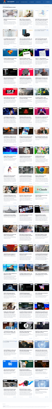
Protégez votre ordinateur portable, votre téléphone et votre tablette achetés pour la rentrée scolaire (9, 312)
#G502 (22, 37)
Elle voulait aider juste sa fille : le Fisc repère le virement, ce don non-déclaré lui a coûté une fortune (41, 137)
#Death (36, 330)
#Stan (38, 368)
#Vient (40, 174)
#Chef (20, 174)
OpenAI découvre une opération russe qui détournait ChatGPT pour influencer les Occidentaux (41, 312)
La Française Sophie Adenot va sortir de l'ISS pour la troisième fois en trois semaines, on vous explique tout (10, 196)
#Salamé (20, 272)
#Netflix (39, 330)
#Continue (25, 135)
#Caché (9, 174)
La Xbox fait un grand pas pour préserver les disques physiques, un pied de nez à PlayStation (25, 294)
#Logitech (20, 37)
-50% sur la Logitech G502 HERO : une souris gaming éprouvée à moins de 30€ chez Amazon (26, 39)
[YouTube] (49, 2)
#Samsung (4, 233)
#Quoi (37, 272)
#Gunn (5, 368)
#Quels (4, 272)
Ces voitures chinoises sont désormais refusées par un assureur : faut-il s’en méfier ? (25, 312)
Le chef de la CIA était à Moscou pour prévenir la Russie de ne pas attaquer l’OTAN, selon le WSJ (25, 176)
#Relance (38, 233)
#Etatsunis (38, 37)
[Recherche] (44, 2)
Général (31, 10)
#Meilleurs (6, 272)
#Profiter (25, 368)
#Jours (22, 368)
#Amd (5, 135)
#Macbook (9, 272)
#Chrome (36, 174)
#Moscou (23, 174)
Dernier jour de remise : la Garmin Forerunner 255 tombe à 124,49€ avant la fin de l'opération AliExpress (25, 390)
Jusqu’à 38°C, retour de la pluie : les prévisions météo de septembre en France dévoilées (9, 255)
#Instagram (5, 174)
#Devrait (6, 330)
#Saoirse (23, 330)
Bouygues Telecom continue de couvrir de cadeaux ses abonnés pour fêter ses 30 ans (25, 137)
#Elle (35, 135)
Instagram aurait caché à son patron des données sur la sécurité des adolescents (9, 176)
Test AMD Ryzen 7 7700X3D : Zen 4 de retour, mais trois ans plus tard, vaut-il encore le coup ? (10, 137)
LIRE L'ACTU (14, 46)
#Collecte (22, 233)
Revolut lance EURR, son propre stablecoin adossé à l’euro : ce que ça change (25, 59)
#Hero (23, 37)
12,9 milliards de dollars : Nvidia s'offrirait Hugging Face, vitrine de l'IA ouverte (41, 98)
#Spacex (20, 96)
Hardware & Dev (15, 10)
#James (20, 330)
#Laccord (36, 37)
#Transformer (24, 96)
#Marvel (36, 233)
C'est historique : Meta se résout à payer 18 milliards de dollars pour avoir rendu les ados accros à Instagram (10, 118)
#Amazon (4, 96)
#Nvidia (41, 96)
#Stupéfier (8, 330)
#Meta (40, 37)
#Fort (8, 96)
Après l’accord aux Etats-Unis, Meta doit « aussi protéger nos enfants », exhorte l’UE (41, 39)
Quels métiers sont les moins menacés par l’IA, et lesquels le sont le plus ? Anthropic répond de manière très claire (41, 20)
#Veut (22, 96)
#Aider (39, 135)
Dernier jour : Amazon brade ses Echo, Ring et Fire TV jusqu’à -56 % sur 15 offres (25, 196)
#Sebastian (36, 368)
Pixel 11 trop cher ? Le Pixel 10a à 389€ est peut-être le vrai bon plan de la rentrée (41, 118)
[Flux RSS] (45, 2)
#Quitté (22, 272)
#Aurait (7, 174)
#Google (38, 174)
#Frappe (6, 96)
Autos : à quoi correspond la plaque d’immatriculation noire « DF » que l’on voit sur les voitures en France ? (41, 274)
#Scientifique (5, 37)
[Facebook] (47, 2)
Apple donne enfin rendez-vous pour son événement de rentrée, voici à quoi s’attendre (41, 351)
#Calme (7, 368)
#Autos (36, 272)
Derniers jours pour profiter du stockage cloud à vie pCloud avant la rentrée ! (25, 370)
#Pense (7, 37)
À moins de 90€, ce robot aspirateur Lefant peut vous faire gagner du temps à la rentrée (25, 79)
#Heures (24, 272)
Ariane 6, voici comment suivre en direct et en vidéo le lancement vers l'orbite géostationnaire (9, 294)
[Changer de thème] (51, 2)
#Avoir (9, 37)
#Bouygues (20, 135)
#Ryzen (7, 135)
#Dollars (39, 96)
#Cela (4, 330)
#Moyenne (24, 233)
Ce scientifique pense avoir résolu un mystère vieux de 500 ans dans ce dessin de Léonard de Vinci (10, 39)
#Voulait (38, 135)
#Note (37, 330)
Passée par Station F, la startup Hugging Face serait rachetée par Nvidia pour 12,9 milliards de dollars (41, 216)
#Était (21, 174)
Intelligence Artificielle (14, 147)
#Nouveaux (9, 233)
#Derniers (20, 368)
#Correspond (39, 272)
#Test (4, 135)
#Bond (21, 330)
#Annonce (7, 233)
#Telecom (23, 135)
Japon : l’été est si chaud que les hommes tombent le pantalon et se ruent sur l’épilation (25, 20)
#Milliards (36, 96)
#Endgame (40, 233)
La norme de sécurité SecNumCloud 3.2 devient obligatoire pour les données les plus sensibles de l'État (41, 255)
